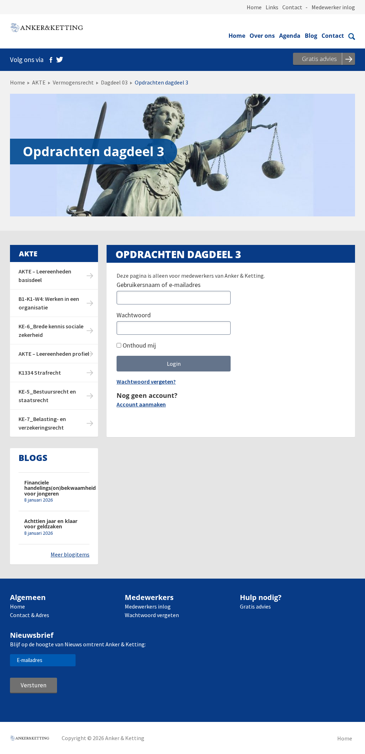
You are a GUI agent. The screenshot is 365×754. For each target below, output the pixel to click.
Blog (311, 36)
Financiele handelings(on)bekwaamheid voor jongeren (56, 488)
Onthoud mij (138, 345)
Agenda (289, 36)
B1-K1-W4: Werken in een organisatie (49, 303)
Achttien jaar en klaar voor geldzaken (50, 523)
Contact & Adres (29, 615)
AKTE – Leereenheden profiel (54, 353)
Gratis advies (255, 606)
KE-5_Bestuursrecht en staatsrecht (47, 396)
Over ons (262, 36)
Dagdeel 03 (114, 82)
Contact (292, 7)
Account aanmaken (141, 404)
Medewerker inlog (333, 7)
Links (272, 7)
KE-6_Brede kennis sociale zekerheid (51, 330)
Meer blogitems (70, 554)
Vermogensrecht (73, 82)
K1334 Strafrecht (40, 372)
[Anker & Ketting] (46, 28)
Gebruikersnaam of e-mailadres (159, 285)
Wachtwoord (134, 315)
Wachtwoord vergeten (152, 615)
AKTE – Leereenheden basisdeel (45, 275)
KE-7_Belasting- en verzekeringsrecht (42, 423)
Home (254, 7)
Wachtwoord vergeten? (146, 381)
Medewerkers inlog (148, 606)
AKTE (39, 82)
